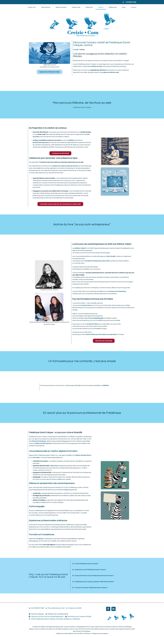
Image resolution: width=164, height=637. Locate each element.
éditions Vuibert (80, 248)
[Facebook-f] (108, 609)
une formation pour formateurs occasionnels (101, 334)
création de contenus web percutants (65, 166)
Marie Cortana (87, 305)
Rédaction (89, 7)
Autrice (100, 7)
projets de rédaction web (110, 72)
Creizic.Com (32, 7)
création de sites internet (42, 443)
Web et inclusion (61, 7)
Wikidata (106, 385)
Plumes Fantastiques (39, 441)
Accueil (75, 49)
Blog (123, 7)
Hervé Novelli (110, 256)
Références (113, 7)
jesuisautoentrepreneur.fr (41, 142)
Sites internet (45, 7)
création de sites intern (82, 455)
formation (36, 457)
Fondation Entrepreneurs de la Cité (97, 261)
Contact (133, 7)
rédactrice (53, 465)
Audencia (40, 538)
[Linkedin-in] (113, 609)
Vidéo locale (76, 7)
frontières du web (96, 66)
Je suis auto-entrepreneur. (117, 291)
